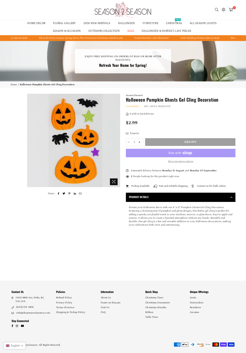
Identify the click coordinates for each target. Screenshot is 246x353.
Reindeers (195, 307)
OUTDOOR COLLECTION (104, 31)
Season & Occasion (67, 31)
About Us (106, 297)
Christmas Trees (154, 297)
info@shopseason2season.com (33, 312)
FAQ (103, 312)
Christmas (174, 22)
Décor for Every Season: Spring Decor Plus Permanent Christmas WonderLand (74, 38)
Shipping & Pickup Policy (70, 312)
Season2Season (134, 95)
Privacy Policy (64, 302)
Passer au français (111, 302)
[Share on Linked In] (74, 193)
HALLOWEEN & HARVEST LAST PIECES (166, 31)
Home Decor (36, 23)
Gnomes (194, 312)
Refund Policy (64, 297)
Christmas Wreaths (155, 307)
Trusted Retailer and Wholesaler (145, 38)
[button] (14, 345)
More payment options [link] (180, 161)
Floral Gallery (64, 23)
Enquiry (134, 133)
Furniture (150, 23)
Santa (193, 297)
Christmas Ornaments (157, 302)
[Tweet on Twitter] (64, 193)
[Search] (216, 10)
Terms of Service (65, 307)
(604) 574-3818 (24, 307)
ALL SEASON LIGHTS (203, 23)
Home (14, 84)
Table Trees (151, 317)
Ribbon (149, 312)
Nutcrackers (196, 302)
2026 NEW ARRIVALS (96, 23)
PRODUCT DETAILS (139, 197)
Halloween (126, 23)
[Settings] (223, 10)
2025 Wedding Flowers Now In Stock (193, 38)
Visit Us (105, 307)
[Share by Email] (80, 193)
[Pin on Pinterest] (69, 193)
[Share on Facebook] (58, 193)
